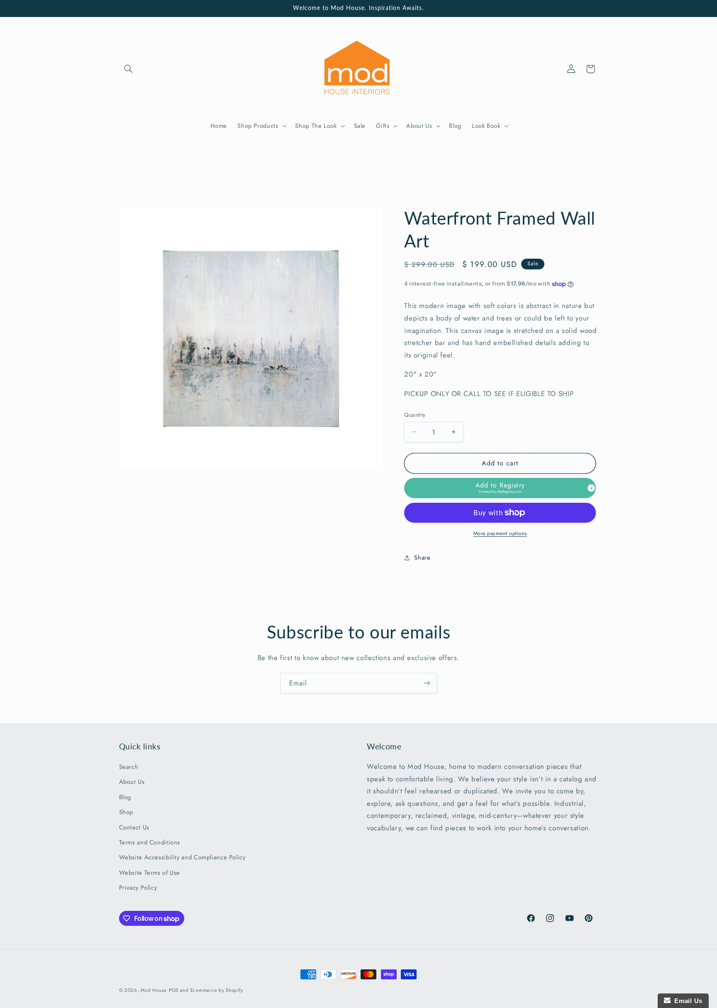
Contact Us (134, 827)
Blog (125, 796)
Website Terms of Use (149, 872)
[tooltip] (591, 488)
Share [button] (422, 557)
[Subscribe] (427, 683)
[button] (128, 68)
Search (129, 766)
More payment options (500, 533)
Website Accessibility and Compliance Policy (182, 857)
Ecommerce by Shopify (216, 990)
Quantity (414, 415)
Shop (126, 812)
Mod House (154, 990)
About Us (132, 781)
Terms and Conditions (149, 842)
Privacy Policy (138, 887)
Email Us (686, 1000)
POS (173, 990)
